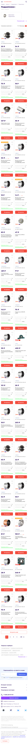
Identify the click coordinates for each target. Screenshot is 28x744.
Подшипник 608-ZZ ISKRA (19, 235)
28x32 (3, 380)
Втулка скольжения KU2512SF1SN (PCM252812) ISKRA (5, 161)
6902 (21, 655)
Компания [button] (4, 687)
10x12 (2, 190)
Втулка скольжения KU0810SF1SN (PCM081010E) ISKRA (20, 87)
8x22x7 (17, 227)
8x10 (2, 41)
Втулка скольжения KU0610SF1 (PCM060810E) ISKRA (7, 426)
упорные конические (17, 648)
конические (4, 652)
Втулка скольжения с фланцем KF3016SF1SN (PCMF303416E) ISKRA (6, 236)
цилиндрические (6, 650)
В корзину (7, 63)
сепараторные (5, 648)
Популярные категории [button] (7, 690)
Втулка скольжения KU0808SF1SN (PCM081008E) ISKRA (20, 161)
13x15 (16, 190)
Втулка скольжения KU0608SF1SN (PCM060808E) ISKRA (20, 500)
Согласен (5, 741)
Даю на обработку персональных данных (13, 677)
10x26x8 (17, 529)
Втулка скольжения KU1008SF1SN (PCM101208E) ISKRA (5, 198)
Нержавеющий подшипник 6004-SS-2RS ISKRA (7, 274)
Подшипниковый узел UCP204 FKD (20, 351)
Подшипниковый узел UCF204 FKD (20, 576)
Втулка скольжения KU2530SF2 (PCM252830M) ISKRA (6, 537)
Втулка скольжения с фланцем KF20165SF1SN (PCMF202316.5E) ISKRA (20, 50)
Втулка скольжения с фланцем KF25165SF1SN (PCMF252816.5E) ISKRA (6, 463)
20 (16, 343)
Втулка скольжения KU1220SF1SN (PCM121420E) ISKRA (19, 124)
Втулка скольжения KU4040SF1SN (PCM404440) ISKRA (19, 426)
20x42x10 (3, 266)
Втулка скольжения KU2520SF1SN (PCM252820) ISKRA (5, 500)
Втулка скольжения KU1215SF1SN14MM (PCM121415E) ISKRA (5, 576)
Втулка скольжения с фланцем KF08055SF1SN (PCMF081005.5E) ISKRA (21, 463)
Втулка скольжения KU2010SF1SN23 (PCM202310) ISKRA (19, 389)
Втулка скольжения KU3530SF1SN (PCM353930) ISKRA (5, 313)
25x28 (3, 153)
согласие (7, 677)
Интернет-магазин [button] (6, 684)
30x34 (3, 227)
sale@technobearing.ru (9, 701)
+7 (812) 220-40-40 (8, 694)
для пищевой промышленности (10, 655)
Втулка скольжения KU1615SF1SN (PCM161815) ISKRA (7, 351)
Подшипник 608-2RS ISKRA (20, 312)
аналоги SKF (12, 652)
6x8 (2, 417)
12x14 (17, 116)
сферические (16, 650)
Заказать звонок (14, 698)
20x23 (17, 41)
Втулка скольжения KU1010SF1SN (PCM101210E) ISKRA (19, 274)
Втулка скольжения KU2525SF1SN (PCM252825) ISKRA (5, 87)
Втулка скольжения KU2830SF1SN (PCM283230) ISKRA (5, 389)
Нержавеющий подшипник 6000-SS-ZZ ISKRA (20, 537)
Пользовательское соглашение (9, 727)
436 (21, 637)
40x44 (17, 417)
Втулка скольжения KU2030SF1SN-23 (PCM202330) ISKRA (5, 613)
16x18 (2, 343)
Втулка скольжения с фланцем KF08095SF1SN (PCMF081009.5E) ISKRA (7, 50)
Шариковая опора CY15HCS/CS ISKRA (5, 124)
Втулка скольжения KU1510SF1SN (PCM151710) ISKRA (21, 613)
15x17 (16, 605)
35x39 (3, 304)
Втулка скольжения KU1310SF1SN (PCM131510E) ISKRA (19, 198)
